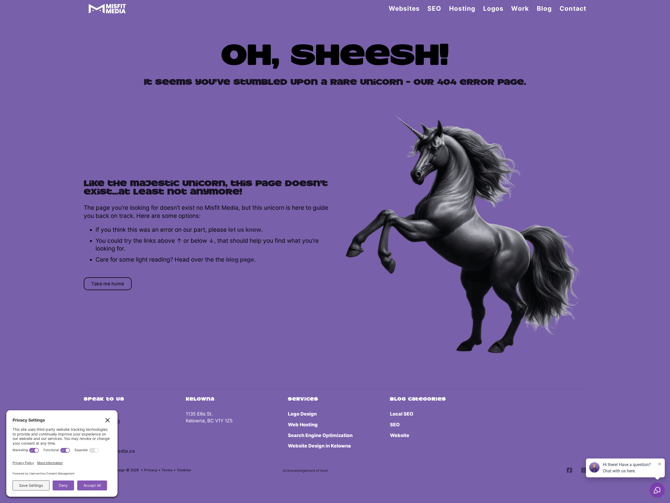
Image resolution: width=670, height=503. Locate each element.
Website (399, 435)
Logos (493, 8)
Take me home (107, 283)
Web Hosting (303, 424)
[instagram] (583, 470)
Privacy (150, 470)
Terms (167, 470)
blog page (240, 259)
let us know (244, 229)
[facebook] (569, 470)
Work (520, 8)
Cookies (184, 470)
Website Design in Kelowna (319, 446)
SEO (434, 8)
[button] (305, 470)
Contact (573, 8)
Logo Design (302, 414)
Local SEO (401, 414)
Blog (544, 8)
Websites (404, 8)
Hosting (462, 8)
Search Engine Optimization (320, 435)
